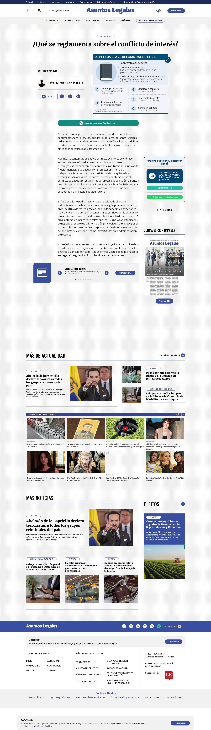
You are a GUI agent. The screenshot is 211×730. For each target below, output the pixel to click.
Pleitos (151, 504)
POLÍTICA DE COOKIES (86, 681)
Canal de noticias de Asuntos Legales (100, 123)
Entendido (180, 723)
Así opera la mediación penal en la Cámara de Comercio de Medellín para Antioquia (164, 396)
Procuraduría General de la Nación (139, 2)
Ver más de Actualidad (169, 355)
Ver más (162, 301)
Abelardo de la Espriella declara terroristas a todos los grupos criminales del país (44, 380)
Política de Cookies (43, 726)
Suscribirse (176, 10)
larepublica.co (36, 697)
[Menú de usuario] (158, 10)
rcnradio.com (175, 697)
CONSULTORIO (72, 20)
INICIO (29, 661)
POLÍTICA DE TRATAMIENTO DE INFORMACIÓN (120, 674)
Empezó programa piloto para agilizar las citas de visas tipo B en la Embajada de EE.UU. (119, 567)
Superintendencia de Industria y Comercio (99, 2)
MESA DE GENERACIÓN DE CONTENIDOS (117, 662)
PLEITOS (110, 20)
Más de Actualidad (45, 355)
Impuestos (55, 2)
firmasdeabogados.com (125, 697)
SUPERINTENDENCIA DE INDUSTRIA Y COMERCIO (118, 681)
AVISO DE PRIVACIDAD (117, 668)
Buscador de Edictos (150, 20)
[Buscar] (39, 10)
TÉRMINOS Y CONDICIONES (88, 674)
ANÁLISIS (125, 20)
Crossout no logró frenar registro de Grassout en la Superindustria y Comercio (163, 524)
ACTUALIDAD (52, 20)
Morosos (70, 2)
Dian (42, 2)
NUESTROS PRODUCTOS (87, 668)
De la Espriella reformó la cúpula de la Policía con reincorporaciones (162, 375)
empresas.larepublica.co (90, 697)
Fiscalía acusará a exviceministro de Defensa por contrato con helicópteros (81, 567)
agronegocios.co (60, 697)
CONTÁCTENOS (83, 662)
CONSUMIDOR (93, 20)
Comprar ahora (165, 188)
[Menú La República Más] (28, 10)
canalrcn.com (153, 697)
